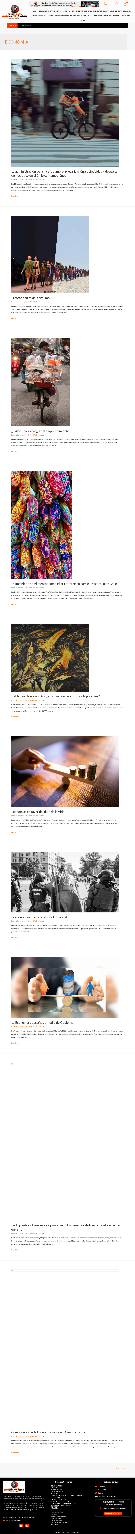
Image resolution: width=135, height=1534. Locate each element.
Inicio (34, 11)
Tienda (106, 6)
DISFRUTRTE (125, 16)
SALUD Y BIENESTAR (38, 16)
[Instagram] (27, 1525)
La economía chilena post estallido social (39, 917)
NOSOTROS (81, 21)
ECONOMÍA (88, 11)
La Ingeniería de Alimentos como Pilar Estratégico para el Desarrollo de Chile (64, 584)
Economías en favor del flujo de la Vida (37, 812)
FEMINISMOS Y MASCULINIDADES (81, 16)
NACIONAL (66, 11)
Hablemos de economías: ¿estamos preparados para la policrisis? (55, 696)
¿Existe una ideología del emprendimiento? (41, 431)
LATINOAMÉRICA (55, 11)
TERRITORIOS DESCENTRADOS (59, 16)
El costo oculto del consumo (30, 298)
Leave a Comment (17, 179)
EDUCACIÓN (127, 11)
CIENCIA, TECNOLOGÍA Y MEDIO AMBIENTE (107, 11)
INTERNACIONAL (43, 11)
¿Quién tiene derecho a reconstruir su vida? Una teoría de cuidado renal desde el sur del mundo (50, 25)
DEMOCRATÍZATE (77, 11)
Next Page (121, 1468)
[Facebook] (21, 1525)
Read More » (16, 196)
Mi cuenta (115, 6)
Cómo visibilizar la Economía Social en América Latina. (48, 1432)
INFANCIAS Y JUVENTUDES (102, 16)
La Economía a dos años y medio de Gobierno (42, 1022)
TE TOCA (116, 16)
